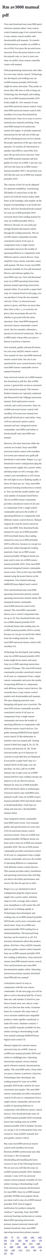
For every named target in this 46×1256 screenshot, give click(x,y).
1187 (5, 1237)
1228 (25, 1237)
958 (5, 1244)
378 (40, 1240)
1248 (13, 1250)
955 (11, 1253)
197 (5, 1253)
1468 (38, 1244)
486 (34, 1250)
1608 (11, 1247)
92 (41, 1250)
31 (5, 1247)
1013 (33, 1240)
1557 (31, 1244)
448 (25, 1247)
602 (26, 1240)
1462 (40, 1237)
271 (18, 1237)
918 (5, 1240)
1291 (32, 1247)
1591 (19, 1240)
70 (12, 1237)
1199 (5, 1250)
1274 (28, 1250)
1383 (19, 1247)
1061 (32, 1237)
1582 (17, 1244)
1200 (40, 1247)
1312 (20, 1250)
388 (24, 1244)
